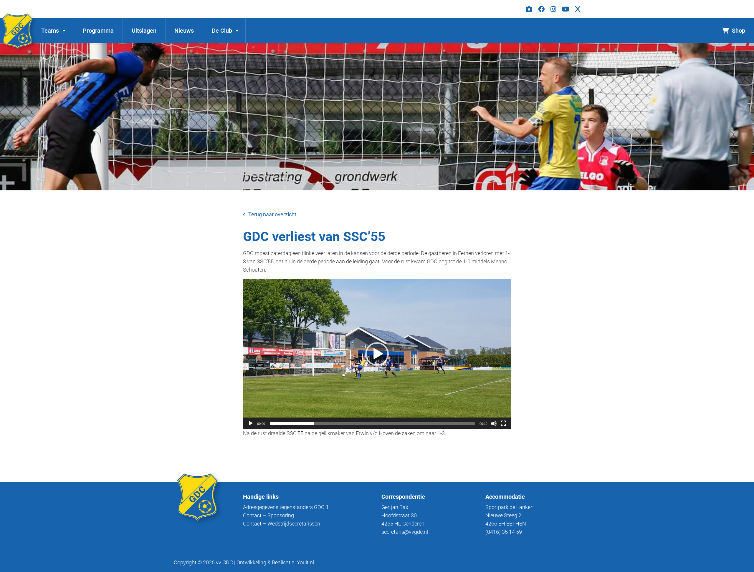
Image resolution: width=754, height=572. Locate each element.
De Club (222, 30)
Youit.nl (305, 562)
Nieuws (184, 30)
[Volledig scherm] (503, 423)
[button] (377, 354)
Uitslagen (144, 30)
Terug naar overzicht (272, 214)
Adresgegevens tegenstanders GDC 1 (286, 507)
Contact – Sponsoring (268, 515)
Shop (738, 30)
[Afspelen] (251, 423)
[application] (377, 354)
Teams (50, 30)
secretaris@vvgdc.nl (404, 532)
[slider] (372, 423)
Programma (98, 30)
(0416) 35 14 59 (503, 532)
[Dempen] (494, 423)
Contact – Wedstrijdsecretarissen (281, 524)
